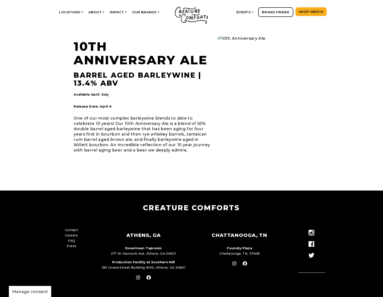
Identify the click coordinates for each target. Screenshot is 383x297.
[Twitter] (311, 255)
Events (245, 13)
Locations (72, 13)
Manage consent (30, 291)
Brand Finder (275, 12)
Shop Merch (311, 12)
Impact (119, 13)
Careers (71, 235)
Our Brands (146, 13)
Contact (71, 230)
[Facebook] (311, 244)
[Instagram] (311, 233)
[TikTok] (311, 263)
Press (71, 246)
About (97, 13)
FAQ (71, 241)
